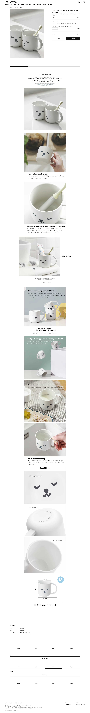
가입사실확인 (30, 708)
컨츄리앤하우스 (11, 2)
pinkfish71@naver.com (17, 706)
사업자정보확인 (17, 707)
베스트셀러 (7, 4)
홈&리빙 (22, 4)
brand (33, 4)
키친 (11, 4)
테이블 (15, 4)
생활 (30, 4)
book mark (39, 4)
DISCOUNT (50, 4)
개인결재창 (44, 4)
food (18, 4)
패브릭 (27, 4)
